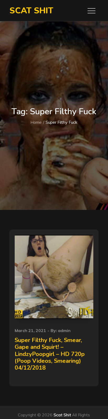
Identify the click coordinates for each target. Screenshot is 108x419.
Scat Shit (31, 10)
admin (64, 330)
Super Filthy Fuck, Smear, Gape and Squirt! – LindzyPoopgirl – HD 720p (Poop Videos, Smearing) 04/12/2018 (50, 354)
